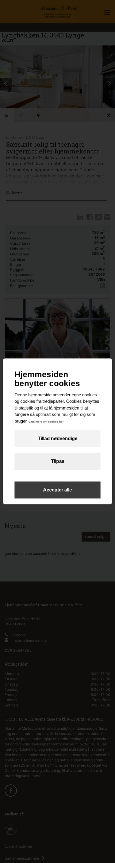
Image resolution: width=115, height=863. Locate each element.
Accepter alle (57, 490)
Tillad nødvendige (57, 438)
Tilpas (57, 461)
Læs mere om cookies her (46, 421)
